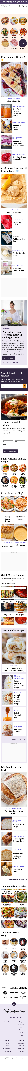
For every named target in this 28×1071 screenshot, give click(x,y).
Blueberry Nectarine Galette (16, 127)
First (3, 441)
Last (16, 441)
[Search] (23, 6)
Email (5, 444)
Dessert (21, 1032)
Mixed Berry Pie (14, 101)
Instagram (21, 1043)
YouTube (21, 1051)
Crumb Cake (7, 546)
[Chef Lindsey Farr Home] (6, 6)
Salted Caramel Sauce (17, 715)
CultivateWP (20, 1058)
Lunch (21, 1027)
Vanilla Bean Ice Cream (19, 254)
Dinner (21, 1030)
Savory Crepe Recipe (7, 518)
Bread (21, 1035)
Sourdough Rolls (17, 870)
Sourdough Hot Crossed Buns (18, 840)
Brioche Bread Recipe (18, 825)
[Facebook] (14, 362)
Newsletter (7, 1022)
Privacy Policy (7, 1051)
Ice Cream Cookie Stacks (18, 269)
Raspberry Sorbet (16, 223)
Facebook (21, 1048)
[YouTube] (7, 362)
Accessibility (6, 1048)
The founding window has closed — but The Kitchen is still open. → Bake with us (14, 2)
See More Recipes (19, 739)
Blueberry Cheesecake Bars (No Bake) (18, 143)
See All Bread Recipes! (18, 879)
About (7, 1040)
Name (5, 436)
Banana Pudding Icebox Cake (18, 238)
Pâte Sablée (20, 545)
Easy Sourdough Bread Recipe (14, 812)
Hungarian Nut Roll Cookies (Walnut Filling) (14, 669)
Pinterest (21, 1045)
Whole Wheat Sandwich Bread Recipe (17, 855)
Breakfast (21, 1024)
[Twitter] (17, 362)
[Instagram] (4, 362)
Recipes (21, 1022)
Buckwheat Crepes (20, 517)
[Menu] (26, 6)
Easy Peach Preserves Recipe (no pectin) (17, 112)
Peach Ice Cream (14, 212)
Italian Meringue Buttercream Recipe (19, 684)
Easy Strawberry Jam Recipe (19, 158)
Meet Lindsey (9, 358)
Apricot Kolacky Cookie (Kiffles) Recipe (17, 699)
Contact (7, 1045)
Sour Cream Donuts (19, 730)
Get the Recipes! (10, 451)
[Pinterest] (10, 362)
